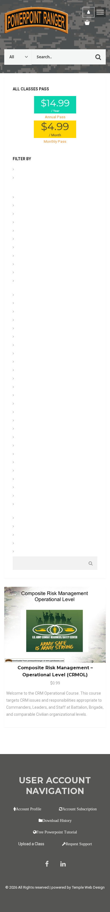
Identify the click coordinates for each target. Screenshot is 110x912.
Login (88, 12)
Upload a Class (31, 844)
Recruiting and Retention (38, 463)
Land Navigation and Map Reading (46, 337)
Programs (26, 454)
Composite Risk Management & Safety (50, 265)
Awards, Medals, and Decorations (45, 206)
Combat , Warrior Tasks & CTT (43, 248)
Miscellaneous (29, 421)
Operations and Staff (35, 438)
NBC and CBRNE (31, 429)
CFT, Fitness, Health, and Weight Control (51, 231)
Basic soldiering (31, 223)
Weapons (26, 552)
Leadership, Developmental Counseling (50, 346)
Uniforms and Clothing (36, 527)
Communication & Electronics (42, 256)
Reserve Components (35, 471)
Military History (30, 396)
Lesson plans (29, 354)
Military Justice (30, 404)
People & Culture (32, 446)
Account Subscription (79, 809)
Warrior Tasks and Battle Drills (42, 535)
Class (22, 239)
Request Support (79, 844)
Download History (57, 820)
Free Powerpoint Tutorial (56, 832)
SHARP (24, 480)
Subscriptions (29, 496)
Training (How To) (32, 518)
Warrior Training (31, 544)
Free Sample (28, 329)
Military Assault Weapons (39, 387)
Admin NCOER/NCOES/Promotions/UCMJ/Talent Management (52, 183)
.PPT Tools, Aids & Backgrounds (45, 170)
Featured (25, 320)
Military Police (29, 413)
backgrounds (29, 214)
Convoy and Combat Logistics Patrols (49, 273)
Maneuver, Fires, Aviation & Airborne (47, 362)
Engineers (26, 304)
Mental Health (29, 379)
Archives (25, 198)
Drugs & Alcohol (31, 295)
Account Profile (28, 809)
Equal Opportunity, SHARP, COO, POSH (49, 312)
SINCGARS (27, 488)
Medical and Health (33, 371)
